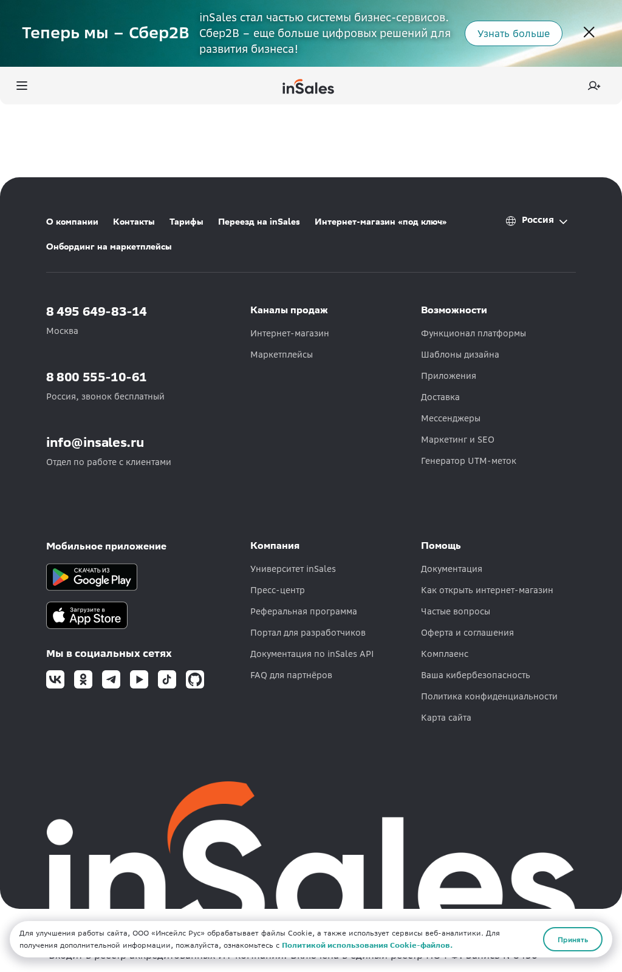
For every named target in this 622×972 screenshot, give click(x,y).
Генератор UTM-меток (468, 460)
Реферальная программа (303, 611)
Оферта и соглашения (467, 632)
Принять (573, 939)
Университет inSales (293, 568)
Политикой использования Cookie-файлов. (367, 945)
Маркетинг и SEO (457, 439)
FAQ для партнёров (291, 675)
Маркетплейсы (281, 354)
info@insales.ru (95, 442)
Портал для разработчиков (308, 632)
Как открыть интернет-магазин (487, 590)
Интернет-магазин (289, 333)
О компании (72, 221)
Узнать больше (513, 33)
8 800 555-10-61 (96, 376)
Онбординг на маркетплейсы (109, 246)
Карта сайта (446, 717)
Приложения (448, 375)
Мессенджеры (450, 418)
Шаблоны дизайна (460, 354)
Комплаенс (444, 653)
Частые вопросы (455, 611)
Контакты (134, 221)
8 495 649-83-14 (96, 311)
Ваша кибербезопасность (475, 675)
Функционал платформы (473, 333)
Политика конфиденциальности (489, 696)
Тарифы (186, 221)
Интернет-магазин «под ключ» (381, 221)
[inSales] (308, 86)
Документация (451, 568)
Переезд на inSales (259, 221)
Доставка (440, 397)
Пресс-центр (277, 590)
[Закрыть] (589, 33)
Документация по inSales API (312, 653)
